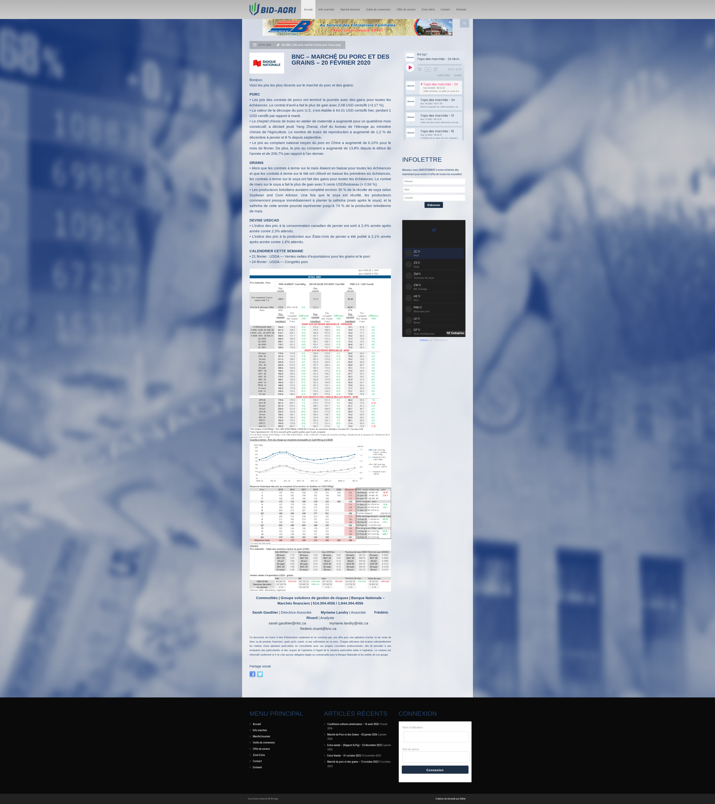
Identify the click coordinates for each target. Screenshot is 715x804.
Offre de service (406, 9)
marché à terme (312, 45)
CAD (294, 45)
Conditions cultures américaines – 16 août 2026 (353, 724)
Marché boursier (350, 9)
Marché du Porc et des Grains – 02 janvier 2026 (352, 734)
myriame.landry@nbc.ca (348, 623)
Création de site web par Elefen (450, 798)
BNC (288, 45)
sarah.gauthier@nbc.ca (287, 623)
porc (324, 45)
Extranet (461, 9)
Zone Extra (428, 9)
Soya (331, 45)
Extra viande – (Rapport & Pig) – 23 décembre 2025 (354, 745)
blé (283, 45)
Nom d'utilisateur (413, 727)
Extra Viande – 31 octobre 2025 (344, 755)
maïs (300, 45)
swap (338, 45)
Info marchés (326, 9)
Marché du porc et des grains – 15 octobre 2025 (352, 761)
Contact (445, 9)
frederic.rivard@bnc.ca (318, 629)
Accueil (308, 9)
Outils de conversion (378, 9)
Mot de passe (411, 749)
